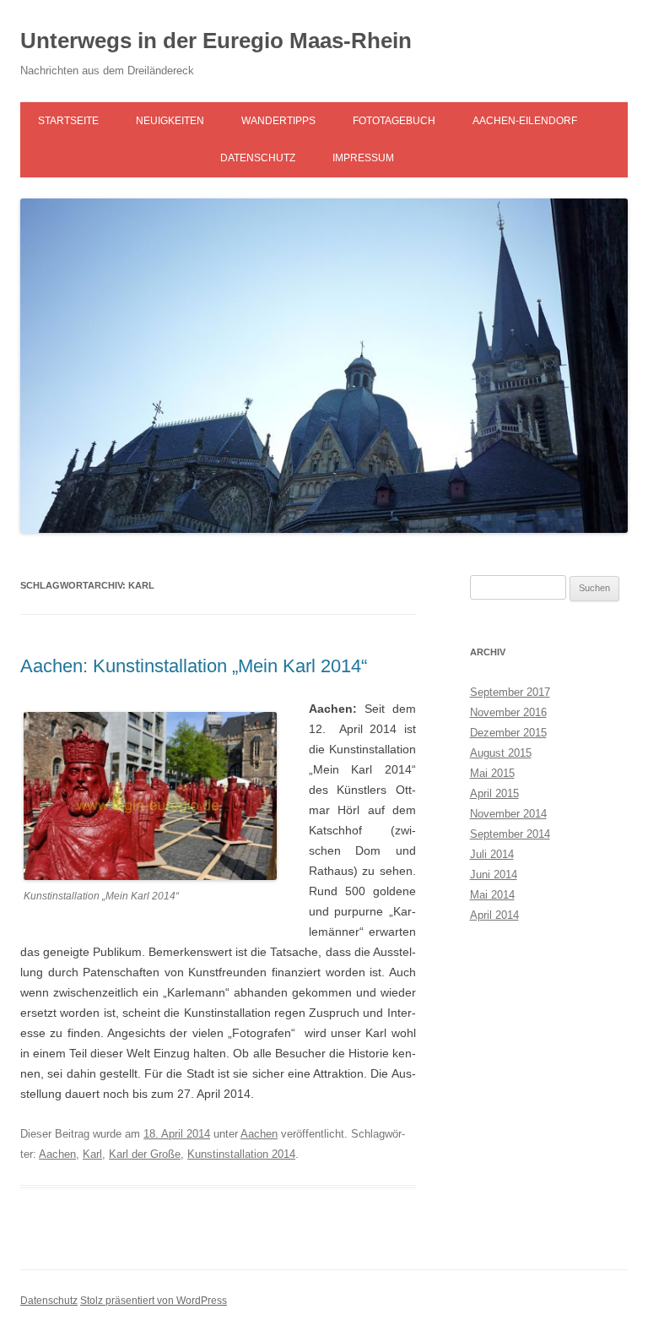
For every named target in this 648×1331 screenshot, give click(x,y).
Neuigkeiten (170, 121)
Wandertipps (278, 121)
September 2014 (510, 834)
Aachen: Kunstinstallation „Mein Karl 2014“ (193, 665)
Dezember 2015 (508, 732)
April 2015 (494, 793)
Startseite (68, 121)
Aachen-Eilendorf (524, 121)
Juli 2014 (492, 854)
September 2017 (510, 692)
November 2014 (508, 813)
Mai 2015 (492, 773)
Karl (92, 1154)
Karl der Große (145, 1154)
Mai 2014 (492, 894)
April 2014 (494, 915)
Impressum (363, 158)
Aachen (259, 1133)
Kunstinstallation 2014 (241, 1154)
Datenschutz (257, 158)
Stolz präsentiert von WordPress (153, 1301)
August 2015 (501, 753)
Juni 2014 (493, 874)
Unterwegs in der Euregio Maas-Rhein (216, 40)
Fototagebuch (394, 121)
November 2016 (508, 712)
